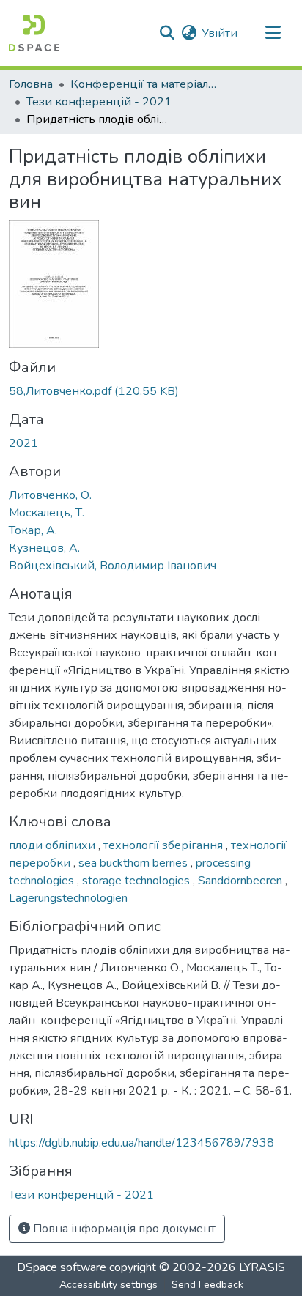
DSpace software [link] (61, 1267)
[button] (34, 33)
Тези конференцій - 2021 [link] (99, 102)
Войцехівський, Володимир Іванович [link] (112, 566)
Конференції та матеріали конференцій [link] (143, 84)
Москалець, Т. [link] (46, 513)
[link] (151, 391)
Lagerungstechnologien (68, 898)
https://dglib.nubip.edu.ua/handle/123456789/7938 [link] (141, 1143)
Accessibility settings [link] (108, 1285)
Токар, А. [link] (33, 530)
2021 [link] (23, 443)
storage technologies (137, 881)
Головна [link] (31, 84)
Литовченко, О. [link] (50, 495)
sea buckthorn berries (134, 863)
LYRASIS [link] (262, 1267)
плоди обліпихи (53, 845)
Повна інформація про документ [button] (123, 1229)
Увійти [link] (219, 33)
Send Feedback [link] (207, 1285)
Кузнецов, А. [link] (44, 548)
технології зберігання (164, 845)
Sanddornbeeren (241, 881)
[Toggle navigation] (272, 33)
